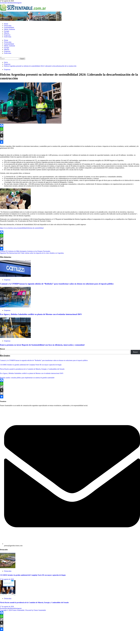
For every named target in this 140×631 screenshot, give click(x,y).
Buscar (2, 349)
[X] (70, 135)
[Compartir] (70, 142)
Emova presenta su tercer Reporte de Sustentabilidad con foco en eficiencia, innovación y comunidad (42, 345)
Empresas (7, 35)
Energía (6, 31)
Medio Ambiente (9, 29)
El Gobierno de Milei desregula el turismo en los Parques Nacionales (25, 251)
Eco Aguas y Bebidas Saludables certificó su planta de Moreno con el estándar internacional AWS (41, 314)
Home (6, 24)
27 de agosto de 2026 (7, 579)
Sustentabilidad (9, 27)
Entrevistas (7, 37)
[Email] (70, 138)
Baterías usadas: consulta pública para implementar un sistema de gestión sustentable (27, 378)
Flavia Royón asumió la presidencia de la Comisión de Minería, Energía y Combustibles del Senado (32, 369)
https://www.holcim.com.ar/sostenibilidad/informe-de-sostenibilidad (22, 228)
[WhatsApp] (70, 129)
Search (22, 58)
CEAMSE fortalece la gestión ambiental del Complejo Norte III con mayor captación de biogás (30, 365)
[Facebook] (70, 125)
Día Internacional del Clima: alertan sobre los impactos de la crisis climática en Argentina (32, 253)
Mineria (6, 33)
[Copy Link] (70, 132)
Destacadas (7, 26)
